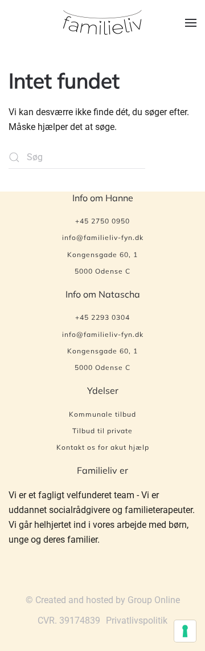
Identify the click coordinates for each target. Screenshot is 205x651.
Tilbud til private (102, 430)
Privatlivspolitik (136, 620)
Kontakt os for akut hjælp (102, 447)
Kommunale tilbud (102, 414)
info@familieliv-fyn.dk (103, 237)
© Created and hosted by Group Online (103, 600)
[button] (190, 23)
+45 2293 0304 (102, 317)
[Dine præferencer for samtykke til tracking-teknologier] (185, 631)
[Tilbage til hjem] (102, 23)
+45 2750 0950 (102, 221)
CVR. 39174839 (69, 620)
